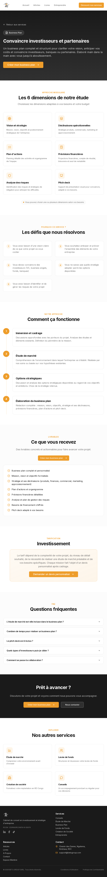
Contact (6, 856)
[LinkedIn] (4, 832)
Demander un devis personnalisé (51, 574)
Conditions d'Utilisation (69, 870)
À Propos (7, 853)
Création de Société (64, 831)
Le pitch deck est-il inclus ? (20, 641)
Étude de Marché (63, 821)
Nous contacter (72, 705)
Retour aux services (16, 24)
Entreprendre (60, 5)
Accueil (26, 5)
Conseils (59, 818)
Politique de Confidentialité (93, 870)
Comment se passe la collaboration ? (25, 660)
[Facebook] (9, 832)
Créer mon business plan (21, 64)
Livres (47, 5)
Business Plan (61, 825)
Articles (36, 5)
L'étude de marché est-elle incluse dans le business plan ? (35, 621)
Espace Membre (10, 860)
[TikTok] (14, 832)
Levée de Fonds (63, 828)
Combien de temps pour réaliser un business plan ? (32, 631)
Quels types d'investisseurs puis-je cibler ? (28, 650)
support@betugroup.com (70, 853)
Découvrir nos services (91, 5)
